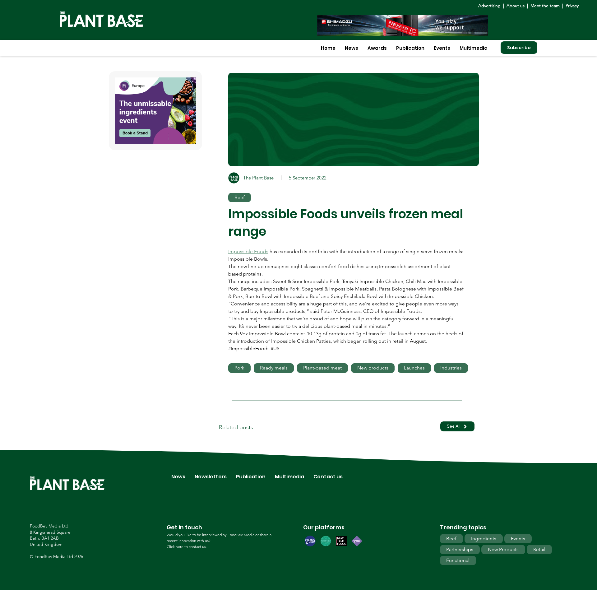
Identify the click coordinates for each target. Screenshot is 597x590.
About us (516, 5)
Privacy (572, 5)
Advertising (490, 5)
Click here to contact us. (187, 546)
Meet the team (545, 5)
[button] (351, 48)
